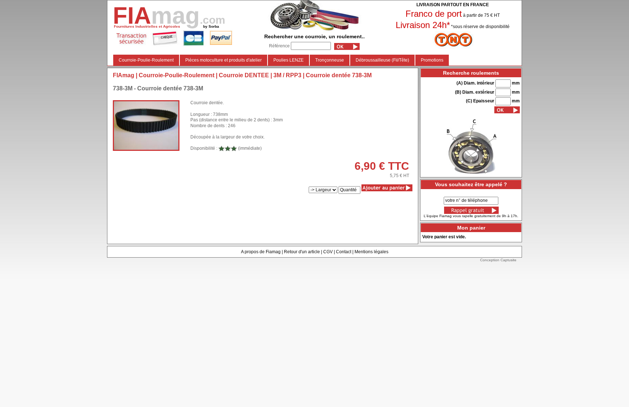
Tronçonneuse (329, 60)
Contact (343, 251)
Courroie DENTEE (244, 75)
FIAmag (123, 75)
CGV (328, 251)
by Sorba (211, 26)
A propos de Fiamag (261, 251)
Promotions (432, 60)
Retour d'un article (302, 251)
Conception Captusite (498, 260)
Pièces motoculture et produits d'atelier (223, 60)
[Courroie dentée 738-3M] (146, 125)
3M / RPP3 (287, 75)
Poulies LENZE (288, 60)
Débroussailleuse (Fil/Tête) (382, 60)
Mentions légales (371, 251)
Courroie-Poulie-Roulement (146, 60)
